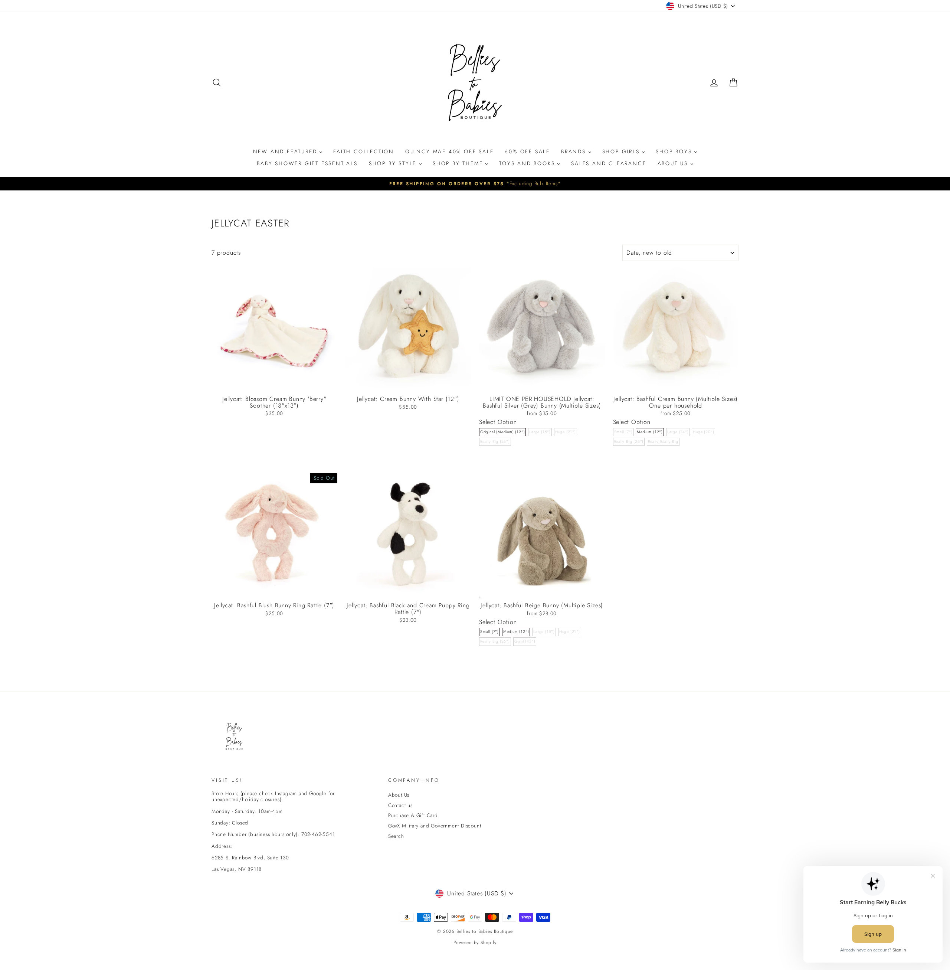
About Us (674, 163)
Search (396, 836)
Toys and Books (528, 163)
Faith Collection (363, 151)
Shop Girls (622, 151)
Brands (575, 151)
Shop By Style (394, 163)
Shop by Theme (459, 163)
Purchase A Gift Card (413, 815)
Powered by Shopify (474, 942)
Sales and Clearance (608, 163)
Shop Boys (675, 151)
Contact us (400, 805)
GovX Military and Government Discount (434, 825)
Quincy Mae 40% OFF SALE (449, 151)
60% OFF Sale (527, 151)
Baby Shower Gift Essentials (307, 163)
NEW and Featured (286, 151)
